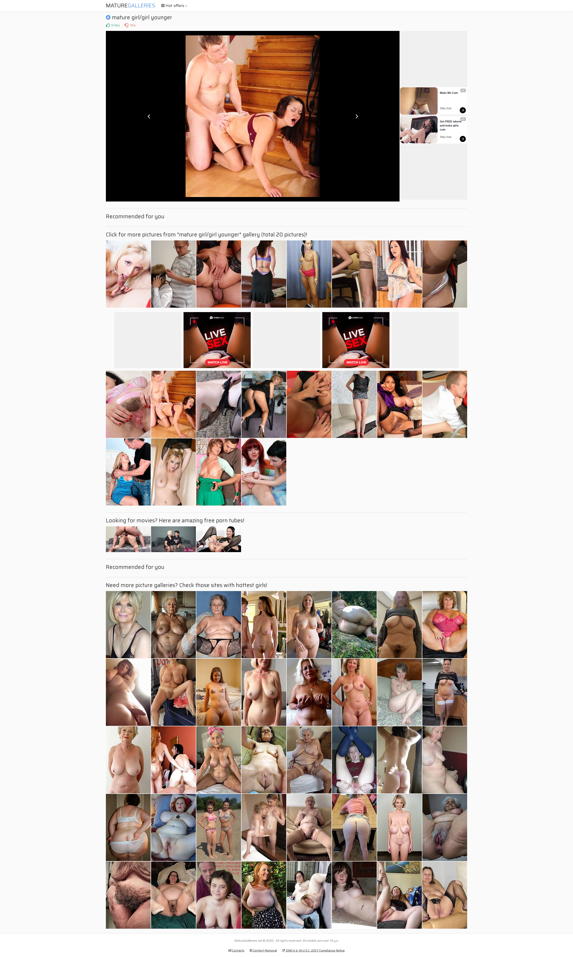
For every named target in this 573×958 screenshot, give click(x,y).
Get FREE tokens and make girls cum (451, 125)
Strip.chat (445, 108)
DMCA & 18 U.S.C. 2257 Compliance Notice (315, 950)
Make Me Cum (449, 92)
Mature (130, 5)
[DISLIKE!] (126, 25)
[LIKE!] (108, 25)
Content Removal (264, 950)
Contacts (237, 950)
